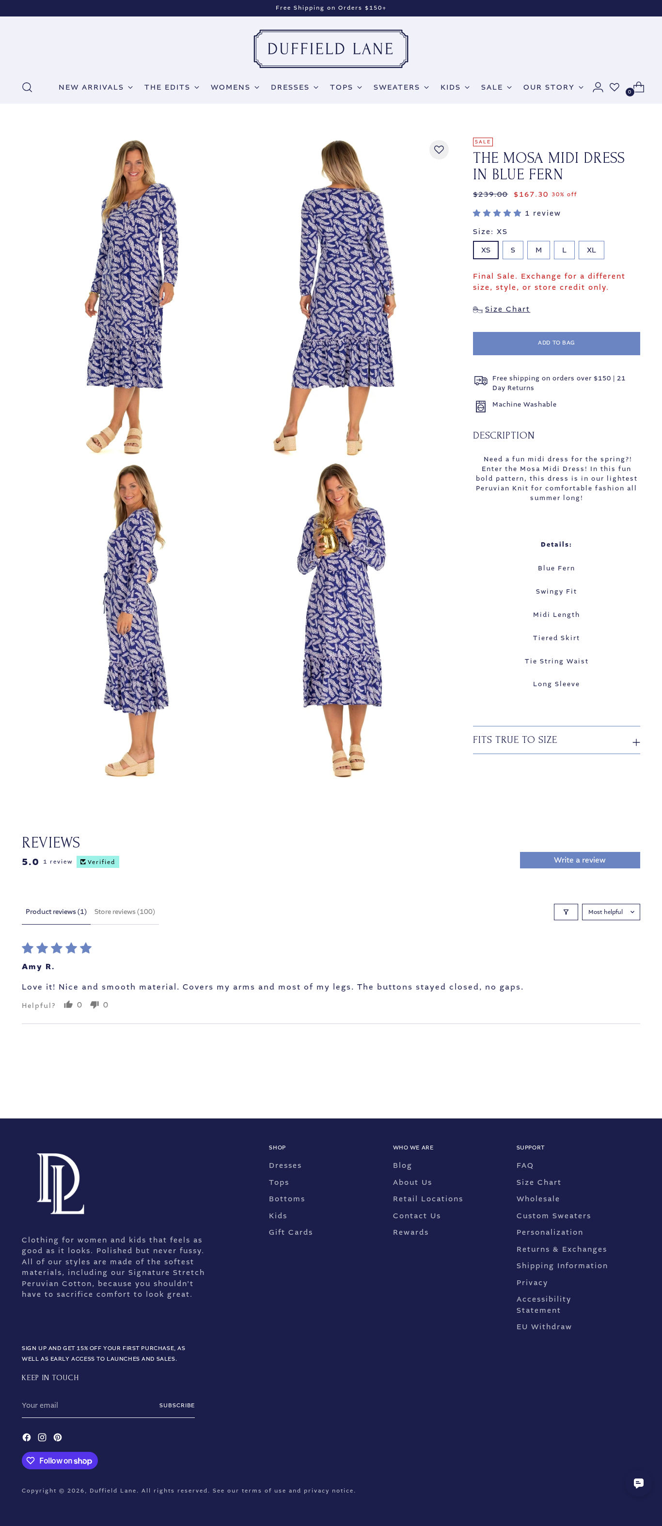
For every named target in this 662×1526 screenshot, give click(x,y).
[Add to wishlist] (439, 149)
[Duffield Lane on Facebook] (27, 1439)
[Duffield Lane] (331, 49)
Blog (402, 1165)
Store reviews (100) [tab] (125, 911)
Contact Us (417, 1216)
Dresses (285, 1165)
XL (591, 250)
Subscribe (177, 1405)
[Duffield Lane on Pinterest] (58, 1439)
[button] (499, 213)
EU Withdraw (544, 1327)
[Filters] (566, 912)
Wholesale (538, 1199)
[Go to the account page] (594, 87)
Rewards (411, 1232)
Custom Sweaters (554, 1216)
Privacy (532, 1283)
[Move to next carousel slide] (632, 1085)
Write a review (580, 860)
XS (485, 250)
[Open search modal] (27, 87)
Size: (490, 231)
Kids (278, 1216)
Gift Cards (291, 1232)
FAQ (525, 1165)
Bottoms (287, 1199)
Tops (279, 1182)
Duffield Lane (113, 1491)
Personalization (550, 1232)
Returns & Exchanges (562, 1249)
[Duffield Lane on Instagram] (43, 1439)
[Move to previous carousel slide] (609, 1085)
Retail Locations (428, 1199)
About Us (412, 1182)
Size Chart (539, 1182)
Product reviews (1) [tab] (56, 911)
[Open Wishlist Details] (614, 87)
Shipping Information (562, 1266)
